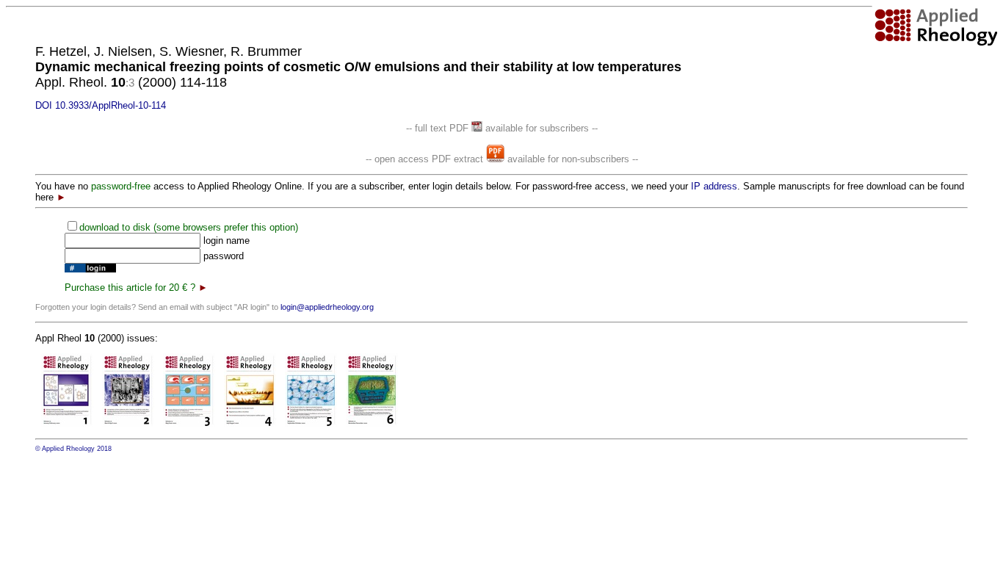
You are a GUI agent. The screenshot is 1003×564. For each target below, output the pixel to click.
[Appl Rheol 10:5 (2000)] (311, 423)
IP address (714, 186)
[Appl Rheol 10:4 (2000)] (250, 423)
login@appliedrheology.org (327, 307)
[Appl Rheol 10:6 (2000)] (372, 423)
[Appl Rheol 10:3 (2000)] (189, 423)
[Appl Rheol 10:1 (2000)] (67, 423)
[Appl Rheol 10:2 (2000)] (128, 423)
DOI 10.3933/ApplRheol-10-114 (100, 105)
